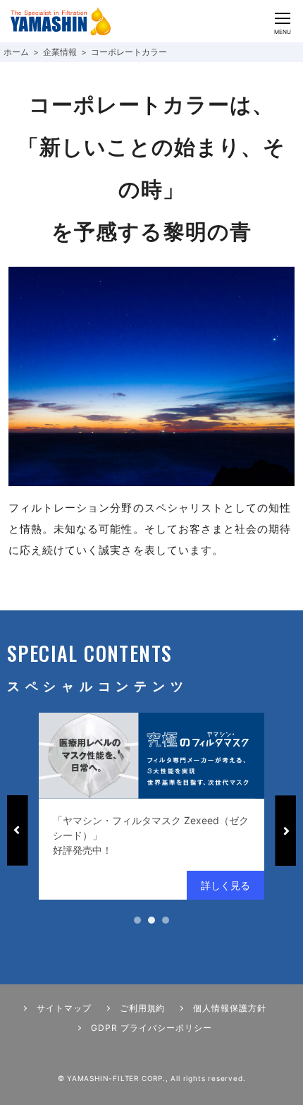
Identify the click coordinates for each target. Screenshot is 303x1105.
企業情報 (60, 52)
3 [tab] (166, 920)
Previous (17, 830)
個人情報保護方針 (229, 1008)
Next (285, 830)
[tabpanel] (151, 806)
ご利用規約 (143, 1008)
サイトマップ (64, 1008)
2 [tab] (151, 920)
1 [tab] (137, 920)
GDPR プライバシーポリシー (151, 1027)
